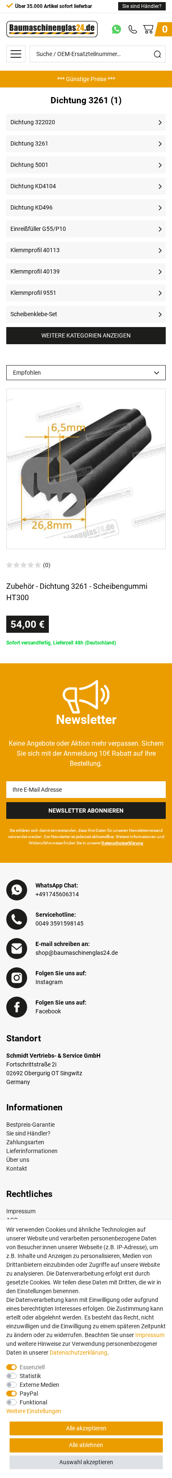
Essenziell (32, 1367)
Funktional (33, 1402)
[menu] (15, 54)
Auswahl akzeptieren (86, 1462)
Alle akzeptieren (86, 1428)
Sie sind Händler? (142, 6)
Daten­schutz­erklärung (78, 1352)
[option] (86, 79)
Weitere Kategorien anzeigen (86, 335)
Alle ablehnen (86, 1445)
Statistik (30, 1376)
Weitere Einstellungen (33, 1411)
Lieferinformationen (32, 1151)
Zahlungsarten (25, 1142)
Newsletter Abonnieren (86, 810)
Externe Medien (39, 1384)
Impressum (20, 1211)
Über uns (17, 1159)
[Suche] (157, 54)
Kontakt (16, 1168)
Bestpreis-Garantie (30, 1124)
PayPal (29, 1393)
